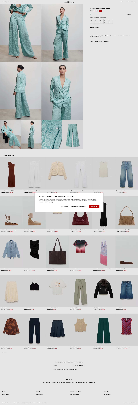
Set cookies (64, 206)
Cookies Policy (50, 202)
